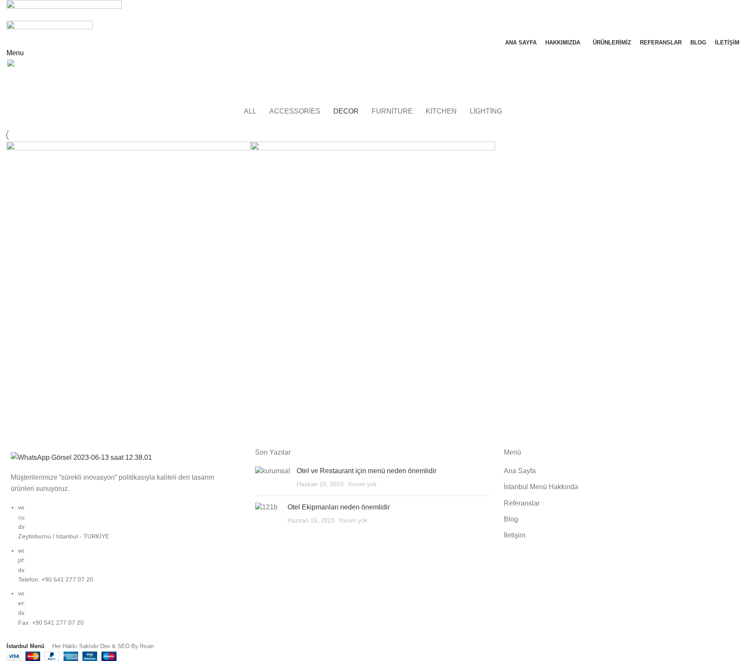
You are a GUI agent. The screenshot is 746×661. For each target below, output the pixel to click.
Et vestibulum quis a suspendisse (74, 97)
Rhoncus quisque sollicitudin (333, 416)
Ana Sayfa (520, 470)
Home (13, 97)
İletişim (514, 535)
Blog (511, 519)
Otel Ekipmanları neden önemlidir (339, 507)
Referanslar (522, 503)
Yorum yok (362, 484)
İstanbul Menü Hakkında (541, 486)
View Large (244, 148)
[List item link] (124, 569)
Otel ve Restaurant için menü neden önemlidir (366, 470)
